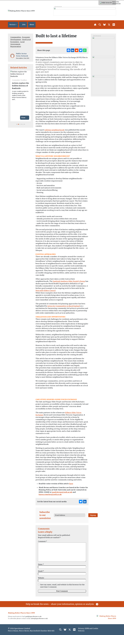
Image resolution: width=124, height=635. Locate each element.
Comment (42, 541)
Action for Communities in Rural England (63, 306)
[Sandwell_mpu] (103, 46)
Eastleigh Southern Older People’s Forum (69, 281)
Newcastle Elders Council (46, 290)
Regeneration (15, 46)
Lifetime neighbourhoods (54, 130)
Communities (15, 37)
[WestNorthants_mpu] (103, 84)
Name (41, 564)
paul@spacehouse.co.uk (33, 616)
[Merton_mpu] (103, 65)
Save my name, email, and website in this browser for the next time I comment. (62, 586)
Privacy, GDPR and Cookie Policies (88, 629)
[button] (13, 24)
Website (41, 578)
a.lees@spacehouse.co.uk (39, 618)
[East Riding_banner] (84, 11)
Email (41, 571)
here (71, 484)
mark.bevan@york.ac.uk (62, 492)
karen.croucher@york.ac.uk (50, 494)
